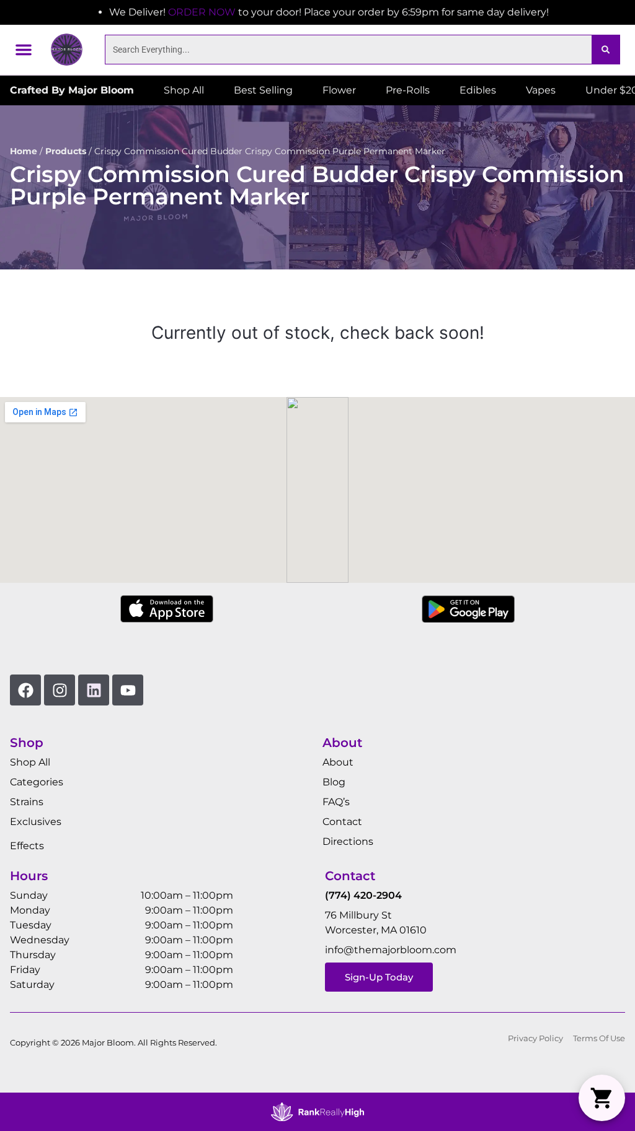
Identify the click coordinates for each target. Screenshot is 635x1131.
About (337, 762)
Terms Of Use (599, 1038)
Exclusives (35, 822)
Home (23, 151)
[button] (23, 49)
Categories (36, 782)
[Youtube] (127, 690)
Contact (342, 822)
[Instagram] (59, 690)
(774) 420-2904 (363, 895)
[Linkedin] (93, 690)
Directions (347, 841)
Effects (27, 846)
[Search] (605, 49)
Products (65, 151)
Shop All (30, 762)
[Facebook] (25, 690)
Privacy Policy (535, 1038)
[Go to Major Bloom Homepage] (66, 49)
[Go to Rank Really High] (317, 1112)
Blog (333, 782)
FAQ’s (336, 802)
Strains (26, 802)
